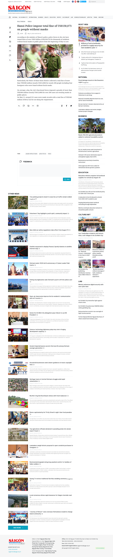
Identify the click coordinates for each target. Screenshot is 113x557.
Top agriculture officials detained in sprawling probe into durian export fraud (50, 430)
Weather (101, 17)
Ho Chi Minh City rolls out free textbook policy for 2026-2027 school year (91, 192)
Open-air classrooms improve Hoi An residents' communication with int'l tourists (50, 297)
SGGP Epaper (67, 1)
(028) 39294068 (13, 549)
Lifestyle (89, 17)
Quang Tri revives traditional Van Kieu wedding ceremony (51, 478)
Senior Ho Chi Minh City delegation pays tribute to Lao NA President (48, 314)
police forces (42, 153)
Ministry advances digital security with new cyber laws (90, 285)
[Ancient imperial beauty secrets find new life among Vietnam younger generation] (18, 351)
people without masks (31, 153)
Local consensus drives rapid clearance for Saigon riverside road (51, 495)
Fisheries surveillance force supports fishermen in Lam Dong (89, 94)
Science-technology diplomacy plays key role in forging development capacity (48, 330)
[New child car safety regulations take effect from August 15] (18, 235)
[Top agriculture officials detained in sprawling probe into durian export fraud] (18, 434)
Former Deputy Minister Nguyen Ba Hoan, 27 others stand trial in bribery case (91, 317)
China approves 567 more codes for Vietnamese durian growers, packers (89, 166)
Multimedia (21, 21)
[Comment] (10, 55)
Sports (59, 17)
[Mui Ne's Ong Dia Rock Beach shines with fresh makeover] (18, 401)
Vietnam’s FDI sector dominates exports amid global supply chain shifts (90, 155)
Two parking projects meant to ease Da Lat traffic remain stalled (51, 198)
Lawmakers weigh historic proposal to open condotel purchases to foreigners (51, 446)
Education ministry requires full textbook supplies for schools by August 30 (91, 176)
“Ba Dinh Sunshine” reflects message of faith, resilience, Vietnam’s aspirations (98, 272)
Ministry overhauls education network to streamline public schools (90, 209)
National (14, 17)
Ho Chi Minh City (23, 17)
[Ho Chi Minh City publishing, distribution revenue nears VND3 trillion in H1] (84, 264)
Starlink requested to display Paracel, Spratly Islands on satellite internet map (51, 247)
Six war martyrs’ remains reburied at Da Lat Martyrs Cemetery (91, 105)
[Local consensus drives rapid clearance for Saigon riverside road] (18, 500)
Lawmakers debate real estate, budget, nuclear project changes (89, 110)
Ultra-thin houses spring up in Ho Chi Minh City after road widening (92, 53)
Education (53, 17)
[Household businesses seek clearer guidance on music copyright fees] (18, 368)
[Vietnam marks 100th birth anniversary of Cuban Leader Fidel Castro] (18, 268)
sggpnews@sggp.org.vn (15, 551)
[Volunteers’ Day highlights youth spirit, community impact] (18, 219)
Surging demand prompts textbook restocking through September (88, 203)
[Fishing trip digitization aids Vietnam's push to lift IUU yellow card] (18, 285)
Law (72, 17)
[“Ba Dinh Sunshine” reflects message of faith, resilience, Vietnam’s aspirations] (98, 264)
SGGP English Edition (20, 9)
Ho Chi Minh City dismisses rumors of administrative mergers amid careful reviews (91, 70)
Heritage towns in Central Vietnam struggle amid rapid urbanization (47, 380)
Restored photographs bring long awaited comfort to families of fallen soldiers (50, 463)
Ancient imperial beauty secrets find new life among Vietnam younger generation (49, 347)
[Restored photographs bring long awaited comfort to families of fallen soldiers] (18, 467)
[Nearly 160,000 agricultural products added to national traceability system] (91, 125)
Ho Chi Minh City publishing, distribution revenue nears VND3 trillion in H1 (84, 272)
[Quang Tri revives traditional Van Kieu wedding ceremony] (18, 484)
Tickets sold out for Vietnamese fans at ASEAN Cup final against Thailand (92, 58)
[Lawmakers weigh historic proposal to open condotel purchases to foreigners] (18, 451)
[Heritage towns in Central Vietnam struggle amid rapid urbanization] (18, 384)
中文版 (59, 1)
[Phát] (45, 61)
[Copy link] (10, 51)
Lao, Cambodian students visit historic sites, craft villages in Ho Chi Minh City (90, 234)
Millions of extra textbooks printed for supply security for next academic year (92, 45)
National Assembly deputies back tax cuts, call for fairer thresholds (90, 99)
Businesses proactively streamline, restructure (88, 161)
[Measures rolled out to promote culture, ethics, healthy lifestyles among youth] (98, 244)
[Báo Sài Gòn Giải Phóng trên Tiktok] (78, 2)
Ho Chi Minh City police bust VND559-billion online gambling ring (90, 307)
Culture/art (65, 17)
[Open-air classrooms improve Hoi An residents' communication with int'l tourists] (18, 302)
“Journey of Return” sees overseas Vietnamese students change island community (51, 513)
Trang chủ (9, 17)
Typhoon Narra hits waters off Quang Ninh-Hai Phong (93, 64)
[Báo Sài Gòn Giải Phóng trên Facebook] (73, 2)
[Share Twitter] (10, 37)
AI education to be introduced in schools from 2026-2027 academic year (90, 198)
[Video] (10, 60)
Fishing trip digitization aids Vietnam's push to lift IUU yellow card (51, 280)
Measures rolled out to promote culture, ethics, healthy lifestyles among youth (98, 253)
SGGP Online (28, 1)
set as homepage (100, 548)
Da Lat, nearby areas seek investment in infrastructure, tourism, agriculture (90, 150)
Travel (95, 17)
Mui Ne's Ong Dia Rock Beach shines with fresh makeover (48, 396)
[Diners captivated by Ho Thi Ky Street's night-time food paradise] (18, 418)
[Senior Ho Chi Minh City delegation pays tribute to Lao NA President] (18, 318)
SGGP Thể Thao (38, 1)
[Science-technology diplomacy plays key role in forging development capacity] (18, 335)
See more (17, 528)
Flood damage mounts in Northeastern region (91, 81)
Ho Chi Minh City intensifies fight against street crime (90, 301)
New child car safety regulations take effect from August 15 (49, 230)
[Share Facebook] (10, 32)
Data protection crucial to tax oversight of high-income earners (90, 312)
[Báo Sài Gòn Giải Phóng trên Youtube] (75, 2)
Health (46, 17)
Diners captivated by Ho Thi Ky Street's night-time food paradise (51, 412)
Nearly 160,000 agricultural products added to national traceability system (90, 136)
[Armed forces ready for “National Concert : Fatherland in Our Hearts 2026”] (84, 244)
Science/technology (80, 17)
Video (30, 21)
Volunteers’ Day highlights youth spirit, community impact (49, 213)
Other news (13, 194)
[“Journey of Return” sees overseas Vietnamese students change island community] (18, 517)
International (33, 17)
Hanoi (49, 153)
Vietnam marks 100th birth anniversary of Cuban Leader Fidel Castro (50, 264)
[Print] (10, 46)
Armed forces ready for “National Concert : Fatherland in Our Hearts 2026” (84, 253)
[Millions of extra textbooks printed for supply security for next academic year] (91, 34)
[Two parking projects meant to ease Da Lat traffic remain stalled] (18, 202)
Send (68, 179)
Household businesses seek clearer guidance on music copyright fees (51, 363)
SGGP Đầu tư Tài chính (49, 1)
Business (40, 17)
